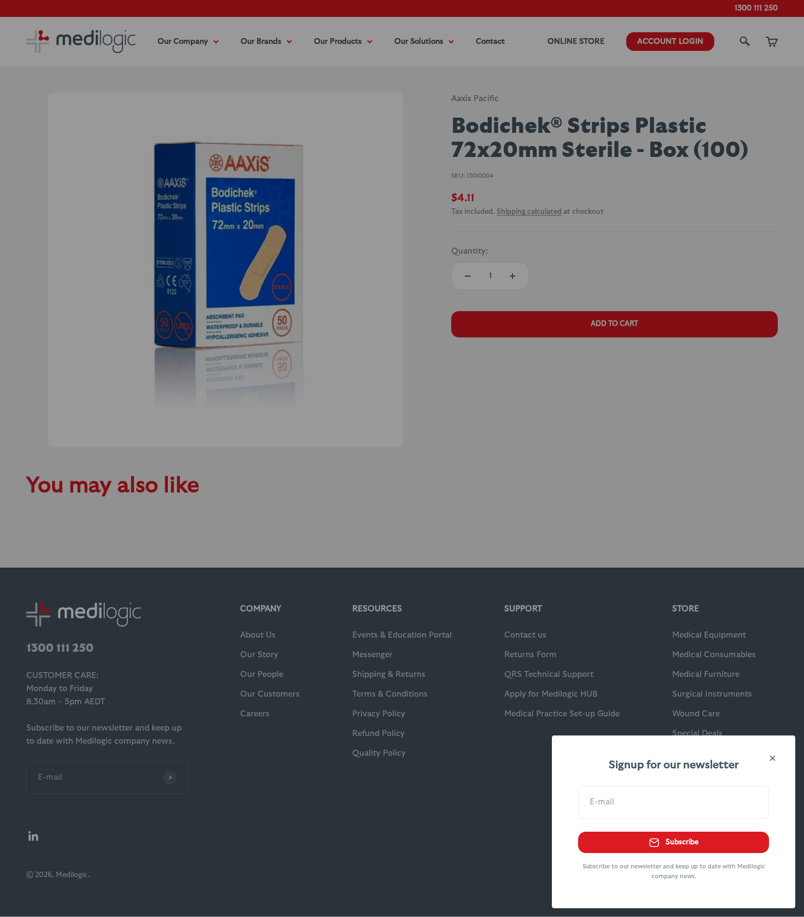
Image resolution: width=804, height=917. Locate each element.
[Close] (772, 758)
